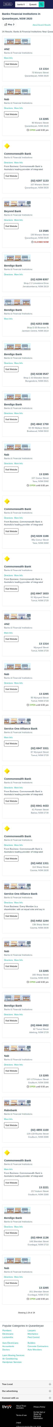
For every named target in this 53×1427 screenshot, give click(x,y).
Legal (18, 1423)
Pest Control (33, 1337)
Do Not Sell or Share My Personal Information (39, 1415)
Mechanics (33, 1334)
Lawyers (32, 1330)
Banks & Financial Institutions (18, 53)
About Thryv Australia (21, 1407)
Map (10, 24)
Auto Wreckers (35, 1349)
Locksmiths (7, 1337)
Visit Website (11, 64)
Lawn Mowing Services (13, 1355)
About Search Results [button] (42, 25)
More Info (8, 58)
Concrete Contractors (38, 1346)
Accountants (8, 1346)
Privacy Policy (39, 1407)
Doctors (6, 1349)
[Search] (41, 4)
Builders (31, 1343)
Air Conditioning (10, 1359)
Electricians (7, 1334)
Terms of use (21, 1415)
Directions (8, 108)
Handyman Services (11, 1362)
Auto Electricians (10, 1343)
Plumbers (6, 1330)
